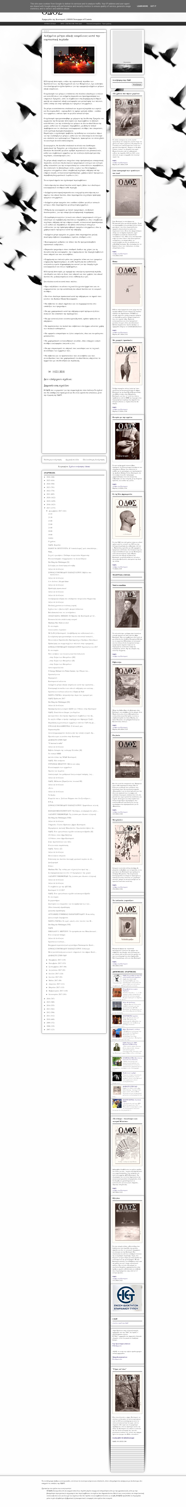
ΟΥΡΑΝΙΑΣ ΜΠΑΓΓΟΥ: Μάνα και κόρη (64, 764)
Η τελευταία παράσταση (58, 845)
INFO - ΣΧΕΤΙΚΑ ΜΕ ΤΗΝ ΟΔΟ (71, 24)
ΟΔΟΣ (50, 928)
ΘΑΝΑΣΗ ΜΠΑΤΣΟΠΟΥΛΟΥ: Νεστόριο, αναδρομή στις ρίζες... (73, 811)
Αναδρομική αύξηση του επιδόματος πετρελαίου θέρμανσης (72, 598)
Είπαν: (51, 866)
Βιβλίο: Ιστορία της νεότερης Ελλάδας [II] (65, 750)
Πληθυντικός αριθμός (129, 1073)
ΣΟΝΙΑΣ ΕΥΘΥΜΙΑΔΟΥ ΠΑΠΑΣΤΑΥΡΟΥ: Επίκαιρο (69, 948)
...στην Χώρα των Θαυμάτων (60, 664)
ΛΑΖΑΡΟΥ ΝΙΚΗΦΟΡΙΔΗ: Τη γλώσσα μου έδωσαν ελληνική (72, 814)
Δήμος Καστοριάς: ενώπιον (131, 1029)
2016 (49, 998)
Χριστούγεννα (54, 674)
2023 (49, 487)
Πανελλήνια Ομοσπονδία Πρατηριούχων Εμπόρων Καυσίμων (73, 640)
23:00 (50, 521)
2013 (49, 1009)
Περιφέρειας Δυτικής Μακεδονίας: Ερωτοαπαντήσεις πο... (71, 828)
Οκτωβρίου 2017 (55, 963)
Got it (153, 6)
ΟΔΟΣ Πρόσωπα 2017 (56, 698)
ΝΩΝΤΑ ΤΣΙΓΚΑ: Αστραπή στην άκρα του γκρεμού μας (70, 695)
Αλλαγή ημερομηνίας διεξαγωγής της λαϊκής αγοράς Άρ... (71, 733)
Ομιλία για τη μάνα (56, 771)
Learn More (142, 6)
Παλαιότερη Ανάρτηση (93, 459)
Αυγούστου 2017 (55, 970)
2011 (49, 1016)
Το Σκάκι (51, 795)
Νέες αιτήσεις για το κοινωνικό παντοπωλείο (66, 654)
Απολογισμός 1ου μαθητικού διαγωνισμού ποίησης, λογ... (71, 774)
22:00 (50, 524)
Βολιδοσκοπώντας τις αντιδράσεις (62, 612)
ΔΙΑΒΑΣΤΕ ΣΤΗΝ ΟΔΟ (57, 740)
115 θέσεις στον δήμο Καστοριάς (61, 838)
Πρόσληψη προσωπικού (57, 588)
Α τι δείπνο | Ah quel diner (58, 581)
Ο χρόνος (52, 541)
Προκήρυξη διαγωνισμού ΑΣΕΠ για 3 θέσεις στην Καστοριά (72, 709)
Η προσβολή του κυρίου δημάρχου (130, 990)
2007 (49, 1029)
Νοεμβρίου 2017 (55, 960)
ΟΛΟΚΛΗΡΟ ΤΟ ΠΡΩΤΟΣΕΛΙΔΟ (123, 1438)
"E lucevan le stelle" (55, 743)
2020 (49, 497)
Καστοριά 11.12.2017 (56, 890)
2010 (49, 1019)
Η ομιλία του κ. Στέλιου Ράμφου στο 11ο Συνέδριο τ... (70, 798)
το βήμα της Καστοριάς (120, 162)
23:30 (50, 517)
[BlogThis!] (56, 371)
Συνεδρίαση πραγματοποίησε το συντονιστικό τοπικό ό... (71, 636)
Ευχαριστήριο (53, 900)
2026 (49, 477)
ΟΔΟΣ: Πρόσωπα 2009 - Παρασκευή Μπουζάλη (130, 1043)
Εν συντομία (53, 626)
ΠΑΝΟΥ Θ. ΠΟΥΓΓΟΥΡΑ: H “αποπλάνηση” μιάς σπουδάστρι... (73, 548)
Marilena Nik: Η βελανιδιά (58, 623)
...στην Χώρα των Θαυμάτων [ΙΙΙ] (61, 657)
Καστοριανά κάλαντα (57, 681)
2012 (49, 1012)
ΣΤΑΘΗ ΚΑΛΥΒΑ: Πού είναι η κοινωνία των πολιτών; (132, 1058)
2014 (49, 1005)
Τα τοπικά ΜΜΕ (54, 753)
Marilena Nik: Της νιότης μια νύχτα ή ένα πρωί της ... (69, 869)
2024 (49, 484)
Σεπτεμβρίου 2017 (56, 966)
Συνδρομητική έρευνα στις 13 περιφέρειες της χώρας (69, 873)
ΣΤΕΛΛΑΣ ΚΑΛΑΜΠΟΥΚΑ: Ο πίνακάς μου (65, 726)
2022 (49, 490)
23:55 (50, 514)
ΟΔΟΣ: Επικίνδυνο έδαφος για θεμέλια (64, 712)
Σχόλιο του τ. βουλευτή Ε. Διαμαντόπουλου (65, 609)
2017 (49, 508)
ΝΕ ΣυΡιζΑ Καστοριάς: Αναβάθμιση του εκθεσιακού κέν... (71, 633)
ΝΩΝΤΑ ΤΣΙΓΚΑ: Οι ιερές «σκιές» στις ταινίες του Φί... (70, 921)
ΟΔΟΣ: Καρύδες (54, 545)
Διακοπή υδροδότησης (56, 910)
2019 (49, 501)
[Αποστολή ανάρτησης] (49, 371)
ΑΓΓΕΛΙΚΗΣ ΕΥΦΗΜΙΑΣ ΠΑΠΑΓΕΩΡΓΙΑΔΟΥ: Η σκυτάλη (71, 914)
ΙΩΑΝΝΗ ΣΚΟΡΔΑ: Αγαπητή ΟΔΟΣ (132, 1100)
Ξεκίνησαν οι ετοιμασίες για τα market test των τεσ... (69, 904)
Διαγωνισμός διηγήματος (58, 917)
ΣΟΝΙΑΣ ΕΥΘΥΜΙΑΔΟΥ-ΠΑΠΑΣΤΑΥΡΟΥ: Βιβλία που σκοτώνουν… (69, 573)
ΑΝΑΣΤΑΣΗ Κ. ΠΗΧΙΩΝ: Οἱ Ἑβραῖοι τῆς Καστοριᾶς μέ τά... (72, 616)
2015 (49, 1002)
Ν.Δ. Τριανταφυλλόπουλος (121, 1344)
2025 (49, 480)
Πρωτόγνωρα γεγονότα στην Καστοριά (64, 736)
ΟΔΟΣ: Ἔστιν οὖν (55, 848)
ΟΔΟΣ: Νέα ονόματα (56, 760)
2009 (49, 1022)
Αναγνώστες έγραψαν (57, 629)
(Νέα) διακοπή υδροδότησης (59, 907)
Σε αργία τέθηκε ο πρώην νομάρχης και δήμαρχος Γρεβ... (71, 719)
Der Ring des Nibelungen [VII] (59, 924)
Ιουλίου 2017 (54, 973)
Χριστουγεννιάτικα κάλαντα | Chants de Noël (66, 691)
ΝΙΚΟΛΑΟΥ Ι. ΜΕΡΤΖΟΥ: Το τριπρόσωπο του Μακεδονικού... (72, 931)
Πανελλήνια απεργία (57, 855)
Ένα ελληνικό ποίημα (56, 935)
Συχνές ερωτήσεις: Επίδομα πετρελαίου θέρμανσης (68, 555)
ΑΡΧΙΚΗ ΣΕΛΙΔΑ (50, 24)
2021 (49, 494)
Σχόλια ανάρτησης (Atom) (79, 466)
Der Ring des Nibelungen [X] (58, 562)
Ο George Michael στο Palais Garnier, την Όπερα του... (69, 671)
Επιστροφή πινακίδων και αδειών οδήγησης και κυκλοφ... (71, 688)
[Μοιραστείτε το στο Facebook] (61, 371)
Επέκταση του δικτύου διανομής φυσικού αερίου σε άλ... (71, 859)
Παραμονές (52, 678)
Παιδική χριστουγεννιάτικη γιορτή (62, 605)
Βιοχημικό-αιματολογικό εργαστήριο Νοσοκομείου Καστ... (71, 945)
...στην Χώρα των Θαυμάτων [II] (61, 660)
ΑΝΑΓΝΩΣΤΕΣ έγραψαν (130, 1016)
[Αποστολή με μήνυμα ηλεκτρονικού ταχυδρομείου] (54, 371)
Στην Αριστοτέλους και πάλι (59, 842)
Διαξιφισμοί (53, 862)
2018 (49, 504)
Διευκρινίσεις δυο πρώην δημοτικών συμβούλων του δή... (71, 716)
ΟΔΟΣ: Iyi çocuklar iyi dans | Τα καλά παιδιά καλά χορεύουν (132, 976)
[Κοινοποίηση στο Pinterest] (63, 371)
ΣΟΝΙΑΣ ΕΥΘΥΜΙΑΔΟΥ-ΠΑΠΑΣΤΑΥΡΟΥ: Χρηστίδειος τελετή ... (73, 806)
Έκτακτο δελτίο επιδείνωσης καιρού (62, 619)
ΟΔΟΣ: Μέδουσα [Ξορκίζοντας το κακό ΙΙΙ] (65, 781)
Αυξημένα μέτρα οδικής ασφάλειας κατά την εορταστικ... (71, 684)
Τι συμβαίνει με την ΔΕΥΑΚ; (59, 886)
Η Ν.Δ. (50, 802)
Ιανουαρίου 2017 (56, 994)
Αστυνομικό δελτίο (55, 667)
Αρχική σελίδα (72, 459)
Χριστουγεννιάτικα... (57, 941)
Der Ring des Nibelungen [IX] (59, 702)
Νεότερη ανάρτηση (52, 459)
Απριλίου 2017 (55, 984)
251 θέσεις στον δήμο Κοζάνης (60, 835)
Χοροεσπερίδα (54, 729)
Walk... (50, 552)
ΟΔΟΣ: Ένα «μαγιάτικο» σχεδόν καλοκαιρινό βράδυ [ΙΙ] (70, 831)
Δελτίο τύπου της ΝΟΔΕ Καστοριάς (62, 757)
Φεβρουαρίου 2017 (56, 991)
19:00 (50, 534)
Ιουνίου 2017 (54, 977)
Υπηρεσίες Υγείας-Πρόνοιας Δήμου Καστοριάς (67, 824)
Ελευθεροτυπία (117, 1359)
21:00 (50, 527)
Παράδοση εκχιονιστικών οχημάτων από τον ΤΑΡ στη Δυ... (71, 722)
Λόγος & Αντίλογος (56, 569)
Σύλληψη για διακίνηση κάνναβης (61, 565)
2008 (49, 1026)
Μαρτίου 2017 (54, 987)
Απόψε (50, 538)
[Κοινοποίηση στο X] (58, 371)
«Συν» (50, 788)
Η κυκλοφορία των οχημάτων (60, 767)
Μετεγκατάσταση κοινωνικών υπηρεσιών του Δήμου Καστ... (72, 952)
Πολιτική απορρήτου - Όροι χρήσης (99, 24)
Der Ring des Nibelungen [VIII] (59, 817)
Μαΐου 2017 (53, 980)
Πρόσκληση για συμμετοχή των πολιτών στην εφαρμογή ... (71, 643)
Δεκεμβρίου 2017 (56, 511)
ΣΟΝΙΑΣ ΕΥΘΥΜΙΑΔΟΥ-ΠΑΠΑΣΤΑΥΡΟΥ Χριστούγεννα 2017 (73, 647)
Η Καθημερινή (116, 1346)
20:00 (50, 531)
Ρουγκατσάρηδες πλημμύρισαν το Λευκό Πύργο (67, 558)
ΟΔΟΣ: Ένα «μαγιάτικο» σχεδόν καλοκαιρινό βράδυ (69, 893)
